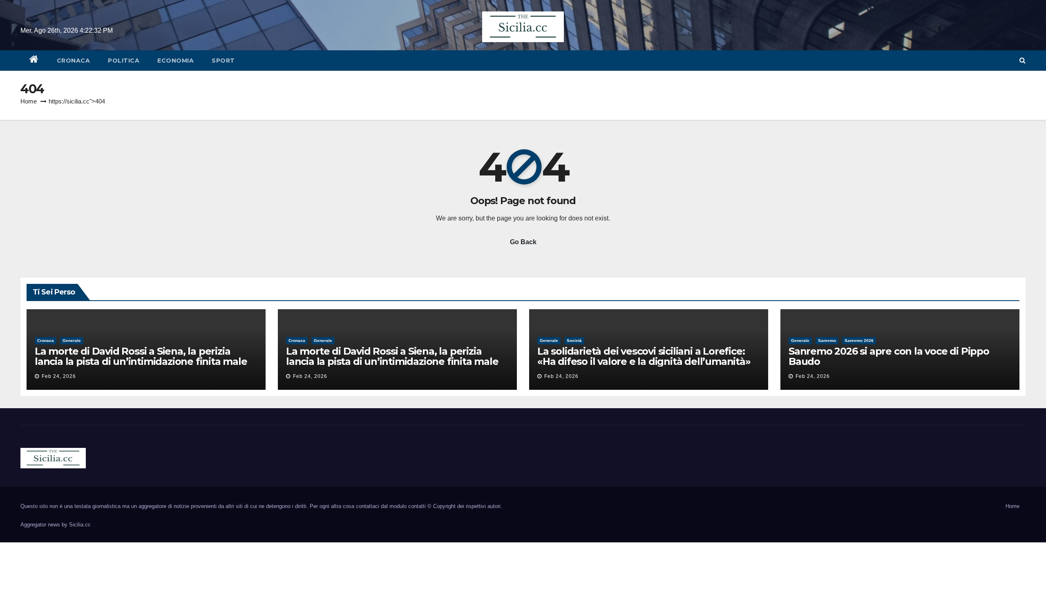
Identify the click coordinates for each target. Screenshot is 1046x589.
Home (28, 101)
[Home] (34, 60)
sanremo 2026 (859, 340)
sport (223, 60)
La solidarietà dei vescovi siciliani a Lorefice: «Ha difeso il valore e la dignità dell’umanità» (644, 356)
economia (175, 60)
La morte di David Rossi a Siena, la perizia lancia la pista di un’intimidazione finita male (141, 356)
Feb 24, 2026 (59, 376)
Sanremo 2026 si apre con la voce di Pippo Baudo (889, 356)
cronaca (73, 60)
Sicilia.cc (80, 525)
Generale (72, 340)
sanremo (827, 340)
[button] (1022, 60)
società (574, 340)
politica (123, 60)
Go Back (523, 241)
